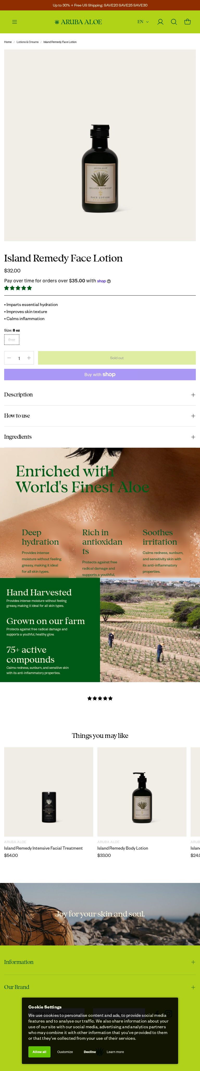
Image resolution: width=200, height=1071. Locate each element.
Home (8, 42)
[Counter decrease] (9, 358)
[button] (18, 288)
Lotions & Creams (28, 42)
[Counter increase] (29, 358)
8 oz (11, 339)
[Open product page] (48, 791)
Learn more (115, 1052)
